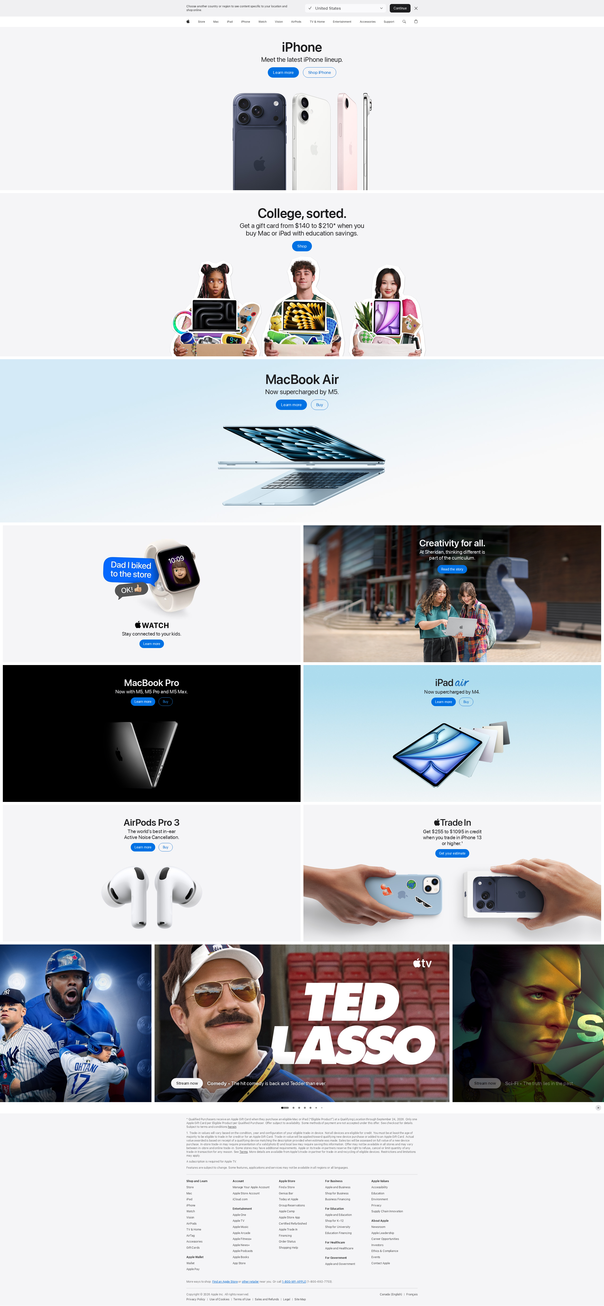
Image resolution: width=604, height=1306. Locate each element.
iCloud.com (240, 1199)
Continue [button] (400, 8)
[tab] (293, 1108)
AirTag (190, 1235)
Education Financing (338, 1233)
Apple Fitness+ (242, 1239)
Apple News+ (241, 1245)
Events (375, 1257)
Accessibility (379, 1187)
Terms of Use (242, 1299)
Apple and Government (340, 1264)
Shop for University (337, 1227)
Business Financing (337, 1199)
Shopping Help (288, 1247)
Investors (377, 1245)
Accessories (194, 1241)
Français (412, 1294)
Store (189, 1187)
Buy (319, 404)
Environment (379, 1199)
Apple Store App (289, 1217)
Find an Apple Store (225, 1281)
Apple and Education (338, 1215)
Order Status (287, 1241)
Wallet (190, 1263)
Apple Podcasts (243, 1251)
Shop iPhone (319, 72)
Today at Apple (288, 1199)
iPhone (190, 1205)
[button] (345, 8)
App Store (239, 1263)
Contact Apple (380, 1263)
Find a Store (287, 1187)
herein (232, 1127)
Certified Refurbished (292, 1223)
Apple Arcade (241, 1233)
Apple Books (241, 1257)
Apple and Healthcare (339, 1248)
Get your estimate (452, 853)
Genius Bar (286, 1193)
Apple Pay (193, 1269)
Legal (286, 1299)
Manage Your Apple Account (251, 1187)
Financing (285, 1235)
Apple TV (238, 1220)
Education (377, 1193)
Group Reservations (292, 1205)
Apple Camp (287, 1211)
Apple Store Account (246, 1193)
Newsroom (378, 1227)
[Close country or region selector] (416, 8)
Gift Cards (193, 1247)
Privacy (376, 1205)
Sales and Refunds (267, 1299)
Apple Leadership (382, 1233)
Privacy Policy (195, 1299)
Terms (243, 1152)
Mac (189, 1193)
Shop (302, 246)
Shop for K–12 (334, 1220)
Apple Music (240, 1227)
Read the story (452, 569)
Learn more (283, 72)
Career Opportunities (385, 1239)
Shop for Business (336, 1193)
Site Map (300, 1299)
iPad (189, 1199)
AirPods (191, 1223)
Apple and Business (337, 1187)
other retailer (250, 1281)
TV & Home (193, 1229)
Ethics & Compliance (384, 1251)
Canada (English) (391, 1294)
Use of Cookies (219, 1299)
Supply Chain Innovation (387, 1211)
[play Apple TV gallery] (598, 1108)
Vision (190, 1217)
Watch (190, 1211)
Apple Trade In (288, 1229)
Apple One (239, 1215)
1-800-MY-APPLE (294, 1281)
